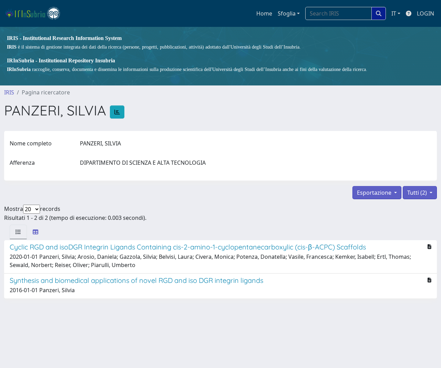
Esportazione (375, 192)
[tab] (18, 232)
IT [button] (393, 13)
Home (264, 13)
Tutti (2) (417, 192)
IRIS (9, 92)
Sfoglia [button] (287, 13)
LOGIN (425, 13)
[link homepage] (35, 13)
